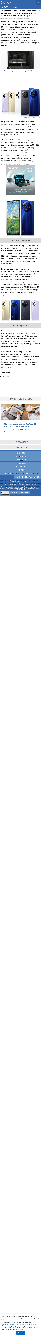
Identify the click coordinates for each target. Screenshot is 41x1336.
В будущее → (20, 447)
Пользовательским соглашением (12, 1324)
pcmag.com (7, 376)
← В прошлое (20, 442)
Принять (20, 1333)
